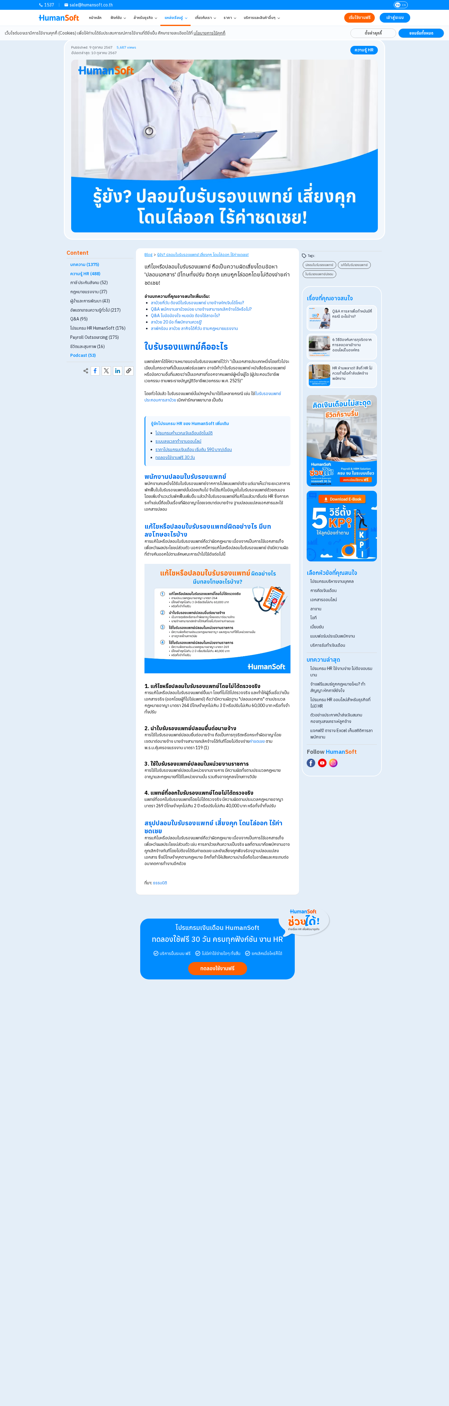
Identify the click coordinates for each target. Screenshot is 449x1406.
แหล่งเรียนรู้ (174, 17)
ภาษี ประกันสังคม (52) (89, 282)
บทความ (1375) (84, 264)
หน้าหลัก (95, 17)
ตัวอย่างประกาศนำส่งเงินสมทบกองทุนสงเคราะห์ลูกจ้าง (336, 718)
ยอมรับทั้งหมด (421, 33)
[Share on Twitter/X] (106, 371)
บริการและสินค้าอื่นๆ (260, 17)
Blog (148, 254)
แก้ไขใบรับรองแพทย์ (354, 265)
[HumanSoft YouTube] (322, 763)
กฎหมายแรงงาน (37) (88, 291)
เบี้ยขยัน (317, 627)
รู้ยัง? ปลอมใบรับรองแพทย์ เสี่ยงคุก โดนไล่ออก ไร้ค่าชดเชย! (203, 254)
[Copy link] (128, 371)
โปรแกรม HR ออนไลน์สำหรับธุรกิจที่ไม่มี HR (340, 703)
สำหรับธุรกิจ (143, 17)
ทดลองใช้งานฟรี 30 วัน (175, 457)
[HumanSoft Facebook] (311, 763)
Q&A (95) (79, 319)
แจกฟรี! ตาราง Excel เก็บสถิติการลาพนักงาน (341, 734)
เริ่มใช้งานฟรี (360, 17)
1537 (49, 5)
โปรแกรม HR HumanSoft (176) (98, 328)
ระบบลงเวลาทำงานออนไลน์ (178, 441)
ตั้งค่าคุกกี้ (373, 33)
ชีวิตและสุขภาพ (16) (87, 346)
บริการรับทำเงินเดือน (327, 645)
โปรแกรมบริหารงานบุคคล (332, 581)
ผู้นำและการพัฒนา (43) (90, 301)
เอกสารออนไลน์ (323, 599)
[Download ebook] (342, 526)
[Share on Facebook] (95, 371)
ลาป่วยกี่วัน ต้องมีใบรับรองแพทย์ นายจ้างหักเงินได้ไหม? (197, 302)
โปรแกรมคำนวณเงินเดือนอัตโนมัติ (184, 433)
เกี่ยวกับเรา (203, 17)
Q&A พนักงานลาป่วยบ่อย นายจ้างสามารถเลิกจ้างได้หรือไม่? (201, 309)
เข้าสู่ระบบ (395, 17)
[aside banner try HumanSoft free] (342, 441)
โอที (313, 617)
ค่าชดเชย (257, 741)
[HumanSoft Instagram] (333, 763)
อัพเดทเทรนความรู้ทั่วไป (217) (95, 310)
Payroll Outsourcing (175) (94, 337)
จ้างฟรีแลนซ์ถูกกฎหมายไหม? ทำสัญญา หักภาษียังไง (337, 687)
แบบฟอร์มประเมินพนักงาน (332, 636)
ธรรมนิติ (160, 883)
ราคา (228, 17)
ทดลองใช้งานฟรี (217, 968)
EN (404, 5)
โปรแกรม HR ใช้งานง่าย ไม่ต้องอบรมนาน (341, 672)
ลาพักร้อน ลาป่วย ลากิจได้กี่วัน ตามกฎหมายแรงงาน (194, 328)
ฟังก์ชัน (116, 17)
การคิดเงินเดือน (323, 590)
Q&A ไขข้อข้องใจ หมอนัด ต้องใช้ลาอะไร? (185, 315)
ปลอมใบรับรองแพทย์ (319, 265)
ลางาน (315, 609)
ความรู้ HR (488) (85, 273)
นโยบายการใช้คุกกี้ (209, 33)
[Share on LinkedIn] (117, 371)
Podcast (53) (83, 355)
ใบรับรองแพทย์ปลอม (319, 274)
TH (398, 5)
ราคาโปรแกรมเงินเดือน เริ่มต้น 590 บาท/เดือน (193, 449)
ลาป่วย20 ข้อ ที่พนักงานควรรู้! (176, 322)
